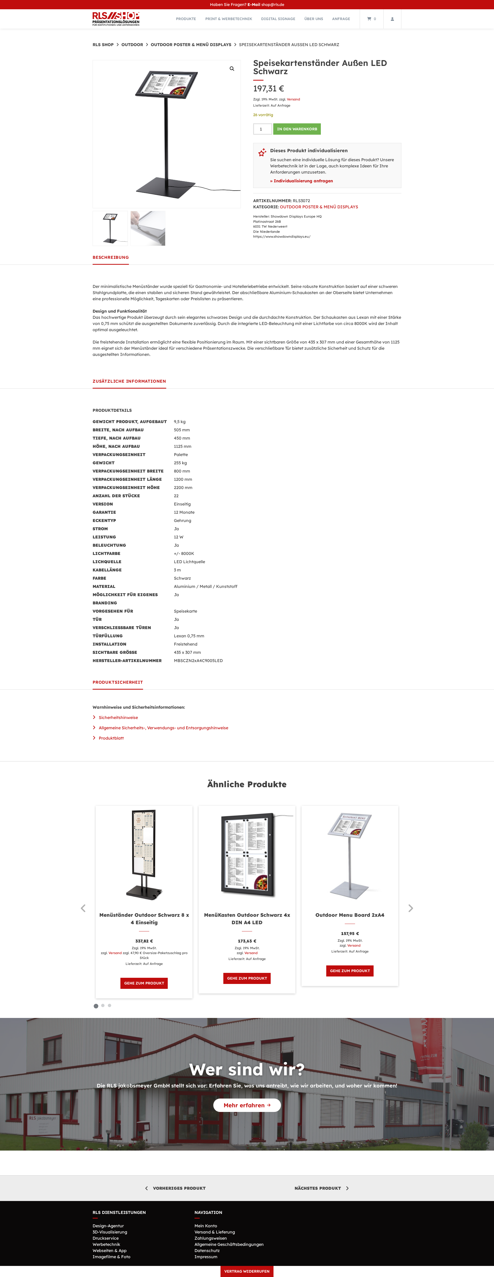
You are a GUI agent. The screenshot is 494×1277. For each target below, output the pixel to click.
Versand (293, 99)
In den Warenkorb (297, 129)
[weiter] (410, 908)
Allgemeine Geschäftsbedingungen (229, 1244)
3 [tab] (109, 1005)
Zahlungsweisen (211, 1238)
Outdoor (132, 44)
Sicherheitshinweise (118, 717)
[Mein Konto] (392, 19)
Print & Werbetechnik (228, 18)
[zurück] (83, 908)
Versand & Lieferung (215, 1232)
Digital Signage (278, 18)
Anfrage (341, 18)
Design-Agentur (108, 1225)
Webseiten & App (110, 1250)
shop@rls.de (272, 4)
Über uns (313, 18)
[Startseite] (116, 19)
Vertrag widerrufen (247, 1271)
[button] (232, 68)
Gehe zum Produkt (144, 983)
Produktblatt (111, 738)
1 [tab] (96, 1005)
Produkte (186, 18)
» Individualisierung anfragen (301, 180)
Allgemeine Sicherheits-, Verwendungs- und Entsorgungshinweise (163, 727)
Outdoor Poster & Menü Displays (191, 44)
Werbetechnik (106, 1244)
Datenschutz (207, 1250)
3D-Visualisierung (110, 1232)
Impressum (206, 1256)
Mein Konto (206, 1225)
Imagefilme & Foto (111, 1256)
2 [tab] (102, 1005)
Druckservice (106, 1238)
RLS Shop (103, 44)
